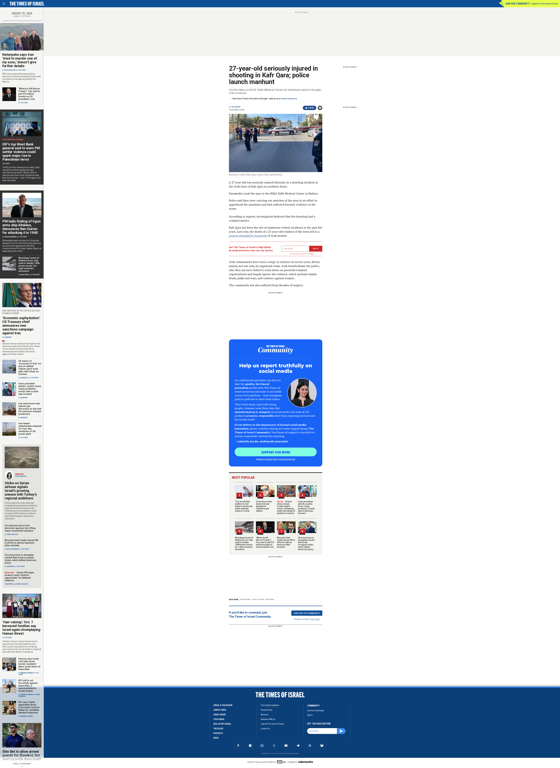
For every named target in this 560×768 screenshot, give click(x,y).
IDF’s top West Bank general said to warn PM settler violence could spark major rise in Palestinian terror (21, 151)
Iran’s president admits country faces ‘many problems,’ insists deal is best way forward (306, 507)
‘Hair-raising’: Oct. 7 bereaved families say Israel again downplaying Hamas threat (21, 627)
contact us (265, 728)
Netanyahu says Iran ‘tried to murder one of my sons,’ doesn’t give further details (19, 60)
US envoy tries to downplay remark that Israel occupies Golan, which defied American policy (306, 543)
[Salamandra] (305, 762)
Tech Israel (219, 719)
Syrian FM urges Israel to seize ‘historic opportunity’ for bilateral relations (19, 576)
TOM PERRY (9, 584)
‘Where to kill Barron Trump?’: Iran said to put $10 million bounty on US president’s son (265, 542)
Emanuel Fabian (26, 673)
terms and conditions (270, 705)
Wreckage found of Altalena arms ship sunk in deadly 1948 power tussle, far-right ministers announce (244, 543)
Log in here (315, 619)
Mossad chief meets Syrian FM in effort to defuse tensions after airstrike (286, 542)
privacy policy (266, 710)
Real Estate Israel (222, 724)
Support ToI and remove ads (544, 3)
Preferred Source (289, 99)
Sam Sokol (24, 274)
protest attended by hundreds (248, 235)
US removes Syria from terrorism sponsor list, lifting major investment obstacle (20, 528)
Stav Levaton (9, 70)
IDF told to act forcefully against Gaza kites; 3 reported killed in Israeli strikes (28, 685)
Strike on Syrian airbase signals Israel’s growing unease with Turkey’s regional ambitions (21, 490)
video (216, 738)
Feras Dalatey (12, 534)
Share (311, 108)
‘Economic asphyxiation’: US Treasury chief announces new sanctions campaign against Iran (21, 325)
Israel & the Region (222, 705)
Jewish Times (219, 710)
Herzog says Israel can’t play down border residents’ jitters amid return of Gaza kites (29, 664)
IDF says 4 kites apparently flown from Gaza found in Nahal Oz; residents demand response (28, 707)
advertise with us (268, 719)
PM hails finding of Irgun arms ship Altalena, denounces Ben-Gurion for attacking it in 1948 (21, 227)
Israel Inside (245, 599)
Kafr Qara (270, 599)
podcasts (218, 733)
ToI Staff (235, 107)
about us (264, 714)
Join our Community (517, 3)
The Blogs (218, 728)
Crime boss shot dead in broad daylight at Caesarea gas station (264, 506)
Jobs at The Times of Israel (272, 724)
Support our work (275, 452)
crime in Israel (258, 599)
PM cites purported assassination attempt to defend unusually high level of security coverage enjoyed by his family (21, 78)
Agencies (8, 337)
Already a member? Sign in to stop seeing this (275, 459)
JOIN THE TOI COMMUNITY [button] (307, 613)
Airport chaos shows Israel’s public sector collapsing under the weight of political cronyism (286, 507)
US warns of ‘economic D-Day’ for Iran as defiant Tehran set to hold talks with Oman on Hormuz (29, 367)
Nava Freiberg (12, 549)
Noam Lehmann (10, 237)
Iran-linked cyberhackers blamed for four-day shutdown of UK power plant (29, 428)
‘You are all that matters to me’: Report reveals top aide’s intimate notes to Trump (243, 506)
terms (312, 253)
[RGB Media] (282, 761)
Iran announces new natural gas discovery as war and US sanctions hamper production (29, 408)
